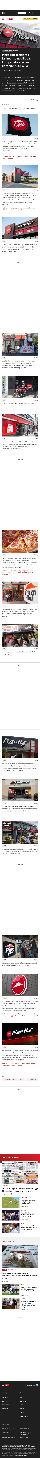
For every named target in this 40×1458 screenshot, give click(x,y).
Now (21, 1405)
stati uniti (32, 1080)
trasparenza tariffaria (17, 1448)
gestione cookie (8, 1429)
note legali (6, 1433)
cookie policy (25, 1429)
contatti (33, 1448)
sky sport (5, 1397)
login (36, 13)
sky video (5, 1405)
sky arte (5, 1409)
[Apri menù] (3, 19)
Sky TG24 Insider (30, 19)
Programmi (24, 1416)
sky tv (22, 1397)
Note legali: (5, 1424)
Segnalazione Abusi (21, 1455)
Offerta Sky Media (8, 1438)
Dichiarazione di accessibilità (25, 1433)
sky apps (23, 1401)
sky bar (22, 1409)
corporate (24, 1438)
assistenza (27, 1448)
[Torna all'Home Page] (9, 19)
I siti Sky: (4, 1393)
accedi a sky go (29, 1385)
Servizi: (22, 1393)
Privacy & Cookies (14, 1446)
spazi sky (23, 1413)
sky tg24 (5, 1401)
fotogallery (9, 1080)
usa (21, 1080)
